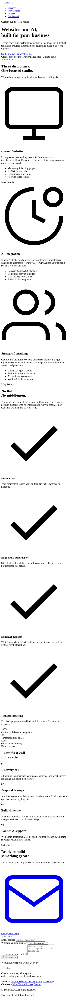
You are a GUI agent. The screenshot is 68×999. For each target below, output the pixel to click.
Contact (37, 984)
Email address (8, 939)
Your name (6, 936)
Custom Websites (19, 981)
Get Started (13, 16)
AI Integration (35, 981)
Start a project (8, 54)
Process (11, 13)
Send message (9, 957)
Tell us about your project (14, 954)
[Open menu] (12, 3)
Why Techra (14, 10)
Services (12, 8)
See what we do (24, 54)
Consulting (48, 981)
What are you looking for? (14, 943)
